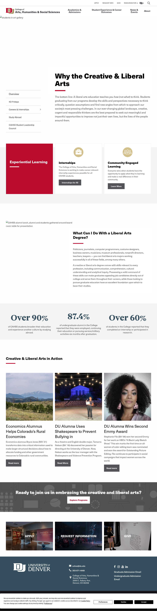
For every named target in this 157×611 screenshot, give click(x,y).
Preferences (103, 602)
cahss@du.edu (78, 566)
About (147, 10)
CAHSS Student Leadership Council (21, 126)
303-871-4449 (78, 570)
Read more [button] (13, 463)
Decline (123, 602)
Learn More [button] (116, 186)
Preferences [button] (48, 603)
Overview (14, 94)
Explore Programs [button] (78, 500)
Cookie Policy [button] (85, 601)
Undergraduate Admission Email (127, 577)
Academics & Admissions (75, 10)
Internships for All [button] (70, 182)
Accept (143, 602)
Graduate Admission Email (127, 571)
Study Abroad (15, 117)
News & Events (134, 10)
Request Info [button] (108, 3)
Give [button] (119, 3)
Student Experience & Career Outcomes (107, 10)
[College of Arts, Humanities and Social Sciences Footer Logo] (31, 567)
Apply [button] (96, 3)
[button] (130, 3)
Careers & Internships (19, 109)
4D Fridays (14, 101)
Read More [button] (62, 463)
